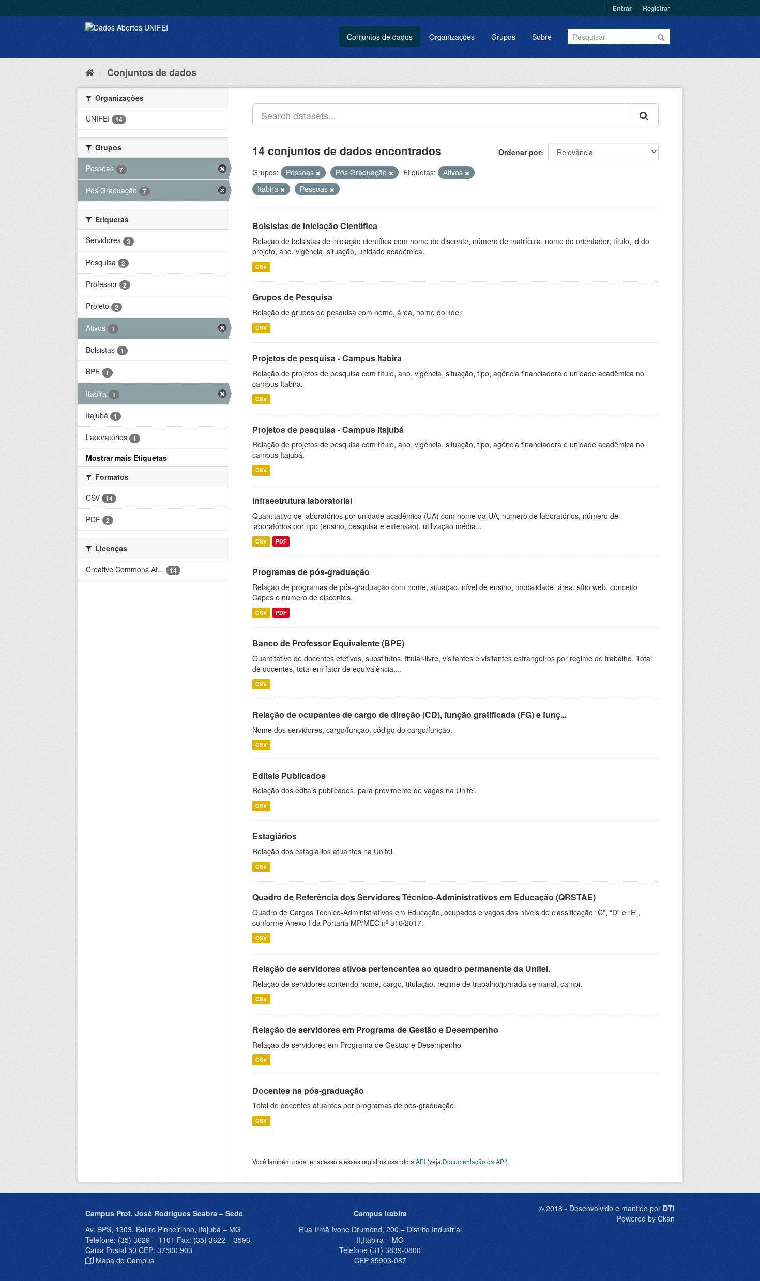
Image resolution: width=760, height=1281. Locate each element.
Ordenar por (519, 152)
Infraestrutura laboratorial (302, 500)
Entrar (622, 8)
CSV (261, 266)
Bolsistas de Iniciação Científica (314, 226)
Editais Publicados (289, 775)
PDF (281, 541)
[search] (645, 115)
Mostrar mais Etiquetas (126, 458)
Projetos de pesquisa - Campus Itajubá (328, 429)
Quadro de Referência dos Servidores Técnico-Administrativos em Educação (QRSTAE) (424, 897)
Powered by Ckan (646, 1218)
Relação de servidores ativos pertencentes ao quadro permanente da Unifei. (401, 968)
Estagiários (274, 836)
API (420, 1161)
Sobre (542, 37)
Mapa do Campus (125, 1260)
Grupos (503, 37)
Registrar (656, 8)
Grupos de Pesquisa (292, 297)
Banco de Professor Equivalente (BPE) (328, 643)
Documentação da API (474, 1161)
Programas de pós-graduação (311, 572)
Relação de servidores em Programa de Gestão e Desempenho (375, 1029)
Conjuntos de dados (380, 37)
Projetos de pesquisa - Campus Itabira (327, 358)
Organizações (452, 37)
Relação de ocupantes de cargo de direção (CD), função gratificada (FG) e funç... (409, 714)
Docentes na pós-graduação (308, 1090)
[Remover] (318, 173)
